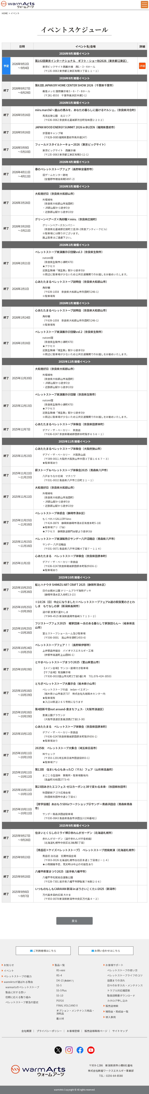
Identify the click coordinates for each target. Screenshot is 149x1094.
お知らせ (9, 965)
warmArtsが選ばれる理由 (18, 982)
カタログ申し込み (117, 1000)
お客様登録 (73, 1031)
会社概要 (26, 1031)
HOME (5, 13)
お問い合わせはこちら (107, 950)
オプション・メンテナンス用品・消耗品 (75, 1012)
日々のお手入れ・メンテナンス (125, 985)
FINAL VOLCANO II (67, 1005)
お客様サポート (114, 965)
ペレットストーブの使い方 (122, 970)
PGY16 (60, 1000)
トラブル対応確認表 (118, 990)
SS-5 (59, 985)
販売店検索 (112, 1006)
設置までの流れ (116, 980)
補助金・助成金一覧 (117, 1011)
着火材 (60, 1018)
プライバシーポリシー (49, 1031)
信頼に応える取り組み (18, 997)
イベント (9, 970)
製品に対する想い (15, 992)
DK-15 (65, 980)
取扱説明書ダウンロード (121, 995)
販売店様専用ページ (95, 1031)
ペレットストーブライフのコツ (125, 975)
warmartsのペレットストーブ (22, 987)
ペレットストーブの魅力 (18, 976)
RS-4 (59, 975)
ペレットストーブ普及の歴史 (21, 1002)
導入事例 (111, 1017)
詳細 (142, 66)
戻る (74, 921)
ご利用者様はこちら (44, 950)
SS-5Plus (61, 990)
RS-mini (60, 970)
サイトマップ (120, 1031)
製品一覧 (60, 965)
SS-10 (59, 995)
